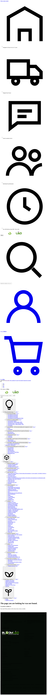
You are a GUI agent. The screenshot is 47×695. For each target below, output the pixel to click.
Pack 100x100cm (11, 451)
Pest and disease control (11, 468)
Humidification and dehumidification (15, 492)
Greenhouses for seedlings (13, 547)
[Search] (14, 395)
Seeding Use (10, 526)
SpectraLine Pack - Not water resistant (15, 423)
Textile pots (10, 524)
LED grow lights (8, 583)
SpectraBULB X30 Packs (13, 415)
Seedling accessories (12, 549)
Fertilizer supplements (12, 515)
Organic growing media (12, 519)
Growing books (11, 563)
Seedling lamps (11, 546)
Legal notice (2, 690)
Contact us (2, 657)
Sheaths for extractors (12, 489)
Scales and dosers (11, 535)
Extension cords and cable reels (14, 557)
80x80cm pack (11, 449)
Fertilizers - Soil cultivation (13, 510)
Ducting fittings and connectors (14, 487)
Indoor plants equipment (29, 636)
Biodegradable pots (11, 521)
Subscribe (20, 667)
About (28, 690)
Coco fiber (10, 520)
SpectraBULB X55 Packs (13, 417)
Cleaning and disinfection (13, 469)
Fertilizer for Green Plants (10, 584)
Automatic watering (11, 465)
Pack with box (10, 432)
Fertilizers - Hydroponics (12, 511)
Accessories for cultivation (12, 558)
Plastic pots (10, 531)
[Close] (1, 397)
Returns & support (4, 656)
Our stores (26, 651)
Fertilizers (9, 501)
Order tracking (3, 654)
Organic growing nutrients (13, 503)
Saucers (9, 525)
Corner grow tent (11, 481)
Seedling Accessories (9, 600)
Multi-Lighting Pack (12, 441)
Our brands (21, 380)
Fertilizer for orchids (12, 512)
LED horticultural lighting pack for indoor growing (15, 446)
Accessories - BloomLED (10, 444)
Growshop (26, 634)
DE (3, 387)
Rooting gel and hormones (13, 545)
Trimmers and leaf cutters (13, 565)
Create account (3, 653)
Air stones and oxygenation (13, 466)
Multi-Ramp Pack (11, 433)
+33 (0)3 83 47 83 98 (5, 645)
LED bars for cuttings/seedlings (12, 419)
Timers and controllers (12, 554)
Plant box (7, 586)
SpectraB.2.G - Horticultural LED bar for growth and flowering (18, 430)
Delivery (17, 690)
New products (12, 380)
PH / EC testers (11, 541)
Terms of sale (8, 690)
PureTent (9, 483)
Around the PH (11, 542)
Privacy (13, 690)
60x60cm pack (11, 448)
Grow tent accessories (12, 476)
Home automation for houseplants (11, 582)
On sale (16, 380)
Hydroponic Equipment (11, 533)
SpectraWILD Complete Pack (13, 443)
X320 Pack (10, 437)
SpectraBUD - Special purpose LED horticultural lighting (17, 438)
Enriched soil (10, 523)
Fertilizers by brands (12, 502)
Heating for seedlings (12, 548)
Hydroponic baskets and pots (13, 536)
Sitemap (26, 654)
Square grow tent (11, 480)
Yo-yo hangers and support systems (14, 562)
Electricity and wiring (11, 552)
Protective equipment (12, 470)
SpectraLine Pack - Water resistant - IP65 (16, 424)
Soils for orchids (11, 529)
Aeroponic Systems (11, 539)
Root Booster (10, 513)
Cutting (8, 544)
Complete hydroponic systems (13, 538)
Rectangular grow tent (12, 482)
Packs (9, 428)
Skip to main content (4, 1)
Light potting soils (11, 518)
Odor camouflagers (11, 494)
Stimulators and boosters (12, 504)
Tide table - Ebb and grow (13, 540)
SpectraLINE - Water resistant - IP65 (15, 422)
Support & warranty (27, 380)
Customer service (27, 656)
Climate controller (11, 497)
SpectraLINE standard (12, 420)
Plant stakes (10, 560)
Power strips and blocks (12, 555)
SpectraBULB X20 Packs (13, 414)
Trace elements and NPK (13, 505)
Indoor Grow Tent (10, 472)
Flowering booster (11, 514)
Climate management (11, 485)
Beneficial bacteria (11, 506)
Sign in (1, 651)
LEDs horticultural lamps (29, 633)
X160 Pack (10, 436)
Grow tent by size (11, 475)
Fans (9, 491)
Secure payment (23, 690)
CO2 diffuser (10, 496)
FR (3, 383)
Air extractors (10, 486)
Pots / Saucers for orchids (13, 530)
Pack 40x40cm (11, 447)
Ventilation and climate (9, 580)
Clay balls (10, 528)
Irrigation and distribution (13, 464)
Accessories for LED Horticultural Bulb (15, 418)
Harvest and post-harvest (11, 564)
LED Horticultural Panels (11, 434)
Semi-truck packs (11, 550)
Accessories (10, 425)
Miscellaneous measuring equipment (15, 559)
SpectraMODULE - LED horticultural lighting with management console (19, 427)
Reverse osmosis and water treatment (15, 534)
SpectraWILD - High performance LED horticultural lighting (17, 442)
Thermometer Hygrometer (13, 490)
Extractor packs (11, 499)
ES (3, 386)
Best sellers (7, 380)
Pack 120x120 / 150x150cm (13, 452)
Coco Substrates (11, 527)
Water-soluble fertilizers (12, 507)
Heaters (6, 599)
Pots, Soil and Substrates (11, 517)
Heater (9, 495)
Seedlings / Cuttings (28, 638)
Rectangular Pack (11, 453)
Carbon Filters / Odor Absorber (14, 488)
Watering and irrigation (11, 463)
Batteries (9, 553)
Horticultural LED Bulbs (11, 413)
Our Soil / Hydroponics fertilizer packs (15, 509)
